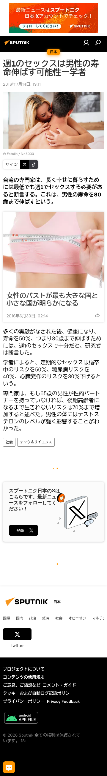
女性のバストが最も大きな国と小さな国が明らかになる (52, 299)
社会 (9, 442)
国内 (19, 618)
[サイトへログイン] (86, 42)
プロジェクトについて (24, 669)
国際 (6, 618)
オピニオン (77, 618)
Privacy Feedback (63, 701)
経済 (45, 618)
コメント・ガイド (59, 685)
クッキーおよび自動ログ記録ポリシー (38, 693)
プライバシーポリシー (24, 701)
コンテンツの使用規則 (24, 677)
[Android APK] (21, 718)
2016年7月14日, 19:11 (22, 84)
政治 (32, 618)
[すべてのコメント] (9, 767)
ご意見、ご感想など (21, 685)
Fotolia (12, 153)
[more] (97, 315)
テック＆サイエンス (36, 442)
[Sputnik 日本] (18, 44)
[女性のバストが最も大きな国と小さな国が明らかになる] (53, 250)
